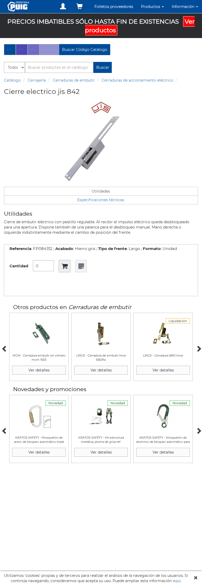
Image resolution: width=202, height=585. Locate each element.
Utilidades (101, 191)
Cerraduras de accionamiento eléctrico (137, 80)
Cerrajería (37, 80)
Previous (4, 348)
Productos (151, 6)
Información (183, 6)
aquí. (177, 580)
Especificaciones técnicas (100, 200)
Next (198, 348)
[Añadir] (64, 266)
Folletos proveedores (113, 6)
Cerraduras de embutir (74, 80)
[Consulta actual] (80, 6)
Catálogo (12, 80)
